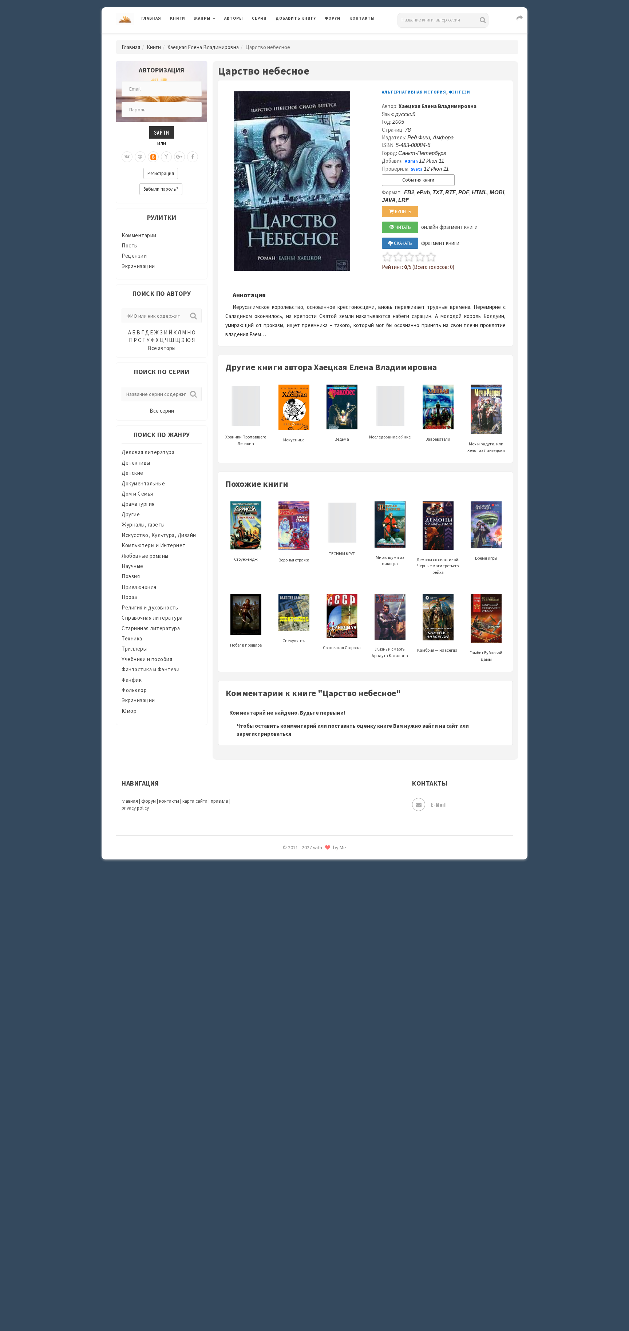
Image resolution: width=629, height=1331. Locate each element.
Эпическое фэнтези (301, 1257)
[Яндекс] (166, 156)
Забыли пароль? (160, 189)
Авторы (233, 18)
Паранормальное (297, 932)
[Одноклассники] (153, 156)
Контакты (362, 18)
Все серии (162, 410)
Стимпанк (288, 1127)
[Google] (179, 156)
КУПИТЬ (402, 211)
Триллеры (134, 648)
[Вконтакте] (127, 156)
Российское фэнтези (302, 1029)
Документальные (143, 483)
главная (130, 801)
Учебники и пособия (147, 659)
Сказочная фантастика (305, 1046)
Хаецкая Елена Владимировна (203, 47)
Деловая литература (301, 37)
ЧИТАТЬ (402, 227)
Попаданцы (290, 948)
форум (148, 801)
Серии (259, 18)
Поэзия (131, 576)
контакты (169, 801)
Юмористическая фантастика (314, 1306)
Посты (130, 245)
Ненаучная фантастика (305, 915)
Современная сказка (301, 1094)
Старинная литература (151, 628)
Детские (132, 472)
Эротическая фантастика (308, 1273)
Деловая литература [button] (219, 37)
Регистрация (160, 173)
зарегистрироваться (264, 733)
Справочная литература (152, 617)
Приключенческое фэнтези (310, 997)
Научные (132, 566)
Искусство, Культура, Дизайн (159, 535)
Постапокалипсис (299, 981)
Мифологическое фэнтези (309, 867)
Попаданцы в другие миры (309, 964)
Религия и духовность (150, 607)
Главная (151, 18)
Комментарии (139, 235)
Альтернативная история (414, 92)
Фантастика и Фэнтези (150, 669)
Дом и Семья (137, 493)
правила (219, 801)
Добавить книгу (296, 18)
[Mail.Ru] (140, 156)
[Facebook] (192, 156)
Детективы (136, 462)
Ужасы (284, 1176)
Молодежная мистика (304, 883)
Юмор (129, 710)
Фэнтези (287, 1208)
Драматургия (138, 503)
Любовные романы (145, 555)
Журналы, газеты (143, 524)
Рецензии (134, 255)
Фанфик (132, 679)
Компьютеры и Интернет (154, 545)
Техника (132, 638)
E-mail (438, 804)
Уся (280, 1192)
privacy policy (135, 808)
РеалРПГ (286, 1013)
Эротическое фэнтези (304, 1289)
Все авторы (161, 348)
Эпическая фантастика (305, 1241)
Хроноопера (291, 1224)
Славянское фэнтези (302, 1062)
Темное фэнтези (296, 1143)
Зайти (161, 132)
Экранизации (138, 266)
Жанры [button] (202, 18)
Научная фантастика (302, 899)
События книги (418, 180)
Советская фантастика (305, 1078)
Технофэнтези (294, 1160)
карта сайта (194, 801)
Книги (177, 18)
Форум (333, 18)
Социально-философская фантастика (324, 1110)
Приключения (139, 586)
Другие (131, 514)
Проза (129, 596)
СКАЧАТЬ (402, 243)
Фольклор (134, 690)
